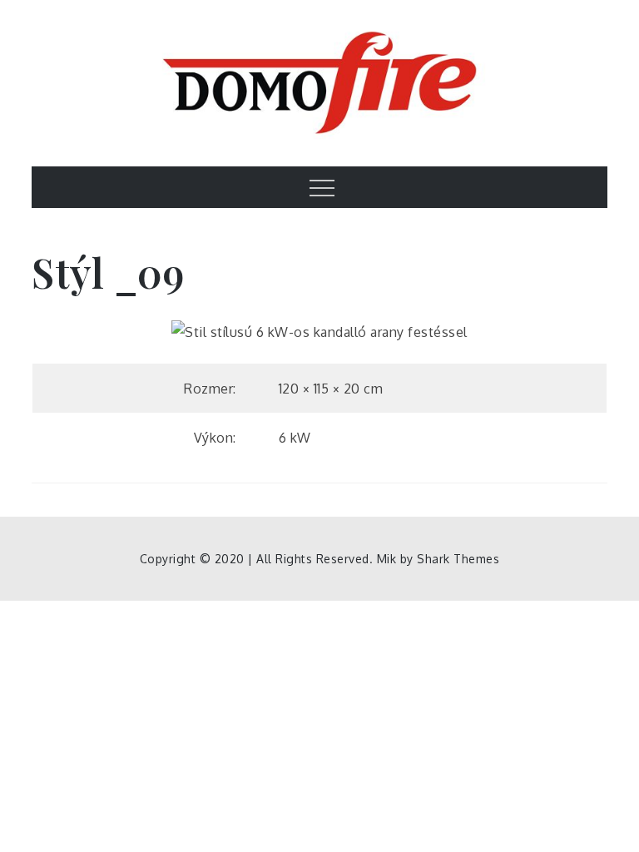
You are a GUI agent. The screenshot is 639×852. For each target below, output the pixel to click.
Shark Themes (458, 559)
